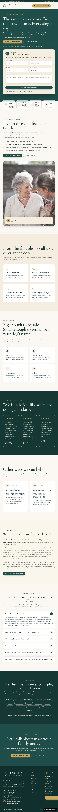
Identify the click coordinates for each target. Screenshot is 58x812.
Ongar (9, 703)
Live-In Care (34, 778)
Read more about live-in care (13, 573)
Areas (32, 787)
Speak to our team (32, 155)
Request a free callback (30, 87)
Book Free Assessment (42, 6)
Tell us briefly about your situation (16, 74)
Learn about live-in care (12, 155)
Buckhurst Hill (38, 699)
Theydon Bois (27, 699)
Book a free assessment (13, 41)
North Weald (19, 703)
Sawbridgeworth (33, 707)
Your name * (9, 60)
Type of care (33, 67)
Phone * (32, 60)
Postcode (8, 67)
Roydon (47, 703)
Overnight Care (35, 781)
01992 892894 (31, 715)
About (32, 789)
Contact (33, 792)
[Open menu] (53, 5)
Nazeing (9, 707)
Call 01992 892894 (32, 41)
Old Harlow (37, 703)
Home (32, 775)
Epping (7, 699)
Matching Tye (28, 710)
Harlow (28, 703)
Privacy (41, 809)
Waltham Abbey (20, 707)
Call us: (50, 1)
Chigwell (49, 699)
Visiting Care (34, 784)
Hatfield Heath (45, 707)
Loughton (16, 699)
